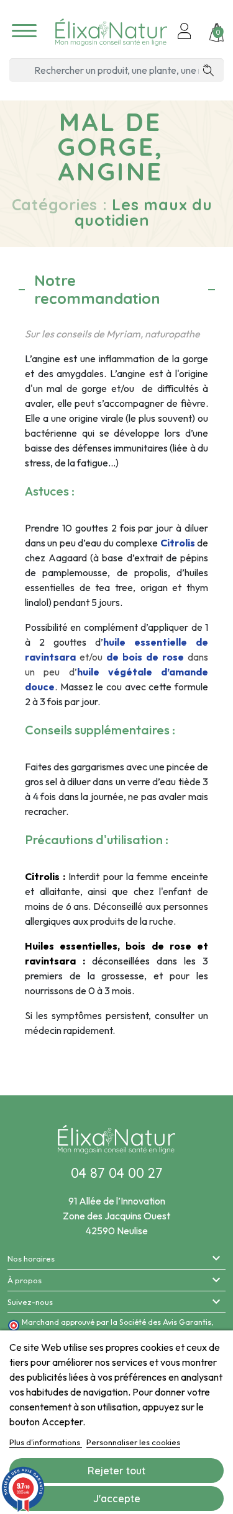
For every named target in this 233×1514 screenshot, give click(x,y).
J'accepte (116, 1498)
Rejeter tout (116, 1470)
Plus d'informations (45, 1442)
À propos (24, 1280)
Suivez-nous (30, 1302)
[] (213, 70)
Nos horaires (31, 1258)
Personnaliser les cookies (133, 1442)
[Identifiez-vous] (184, 32)
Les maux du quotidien (143, 212)
